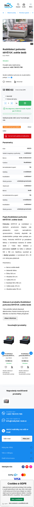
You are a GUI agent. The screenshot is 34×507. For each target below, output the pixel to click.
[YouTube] (26, 466)
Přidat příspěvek (10, 318)
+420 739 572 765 (16, 67)
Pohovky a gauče (24, 13)
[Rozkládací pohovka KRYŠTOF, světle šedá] (6, 401)
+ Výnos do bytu (11, 99)
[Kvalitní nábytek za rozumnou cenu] (3, 12)
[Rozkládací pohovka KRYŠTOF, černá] (9, 340)
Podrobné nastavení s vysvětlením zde (17, 503)
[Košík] (23, 4)
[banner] (9, 5)
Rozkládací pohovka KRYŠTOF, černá (9, 355)
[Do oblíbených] (6, 367)
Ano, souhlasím (17, 499)
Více (8, 77)
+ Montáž (8, 96)
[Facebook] (23, 466)
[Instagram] (30, 466)
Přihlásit (26, 438)
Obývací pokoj (11, 13)
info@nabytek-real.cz (16, 421)
